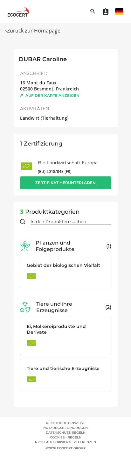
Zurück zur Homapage (33, 30)
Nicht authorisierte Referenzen (65, 442)
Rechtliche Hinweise (65, 423)
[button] (119, 11)
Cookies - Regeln (65, 437)
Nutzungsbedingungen (65, 428)
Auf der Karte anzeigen (52, 95)
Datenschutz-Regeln (66, 433)
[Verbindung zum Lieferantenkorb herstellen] (105, 11)
